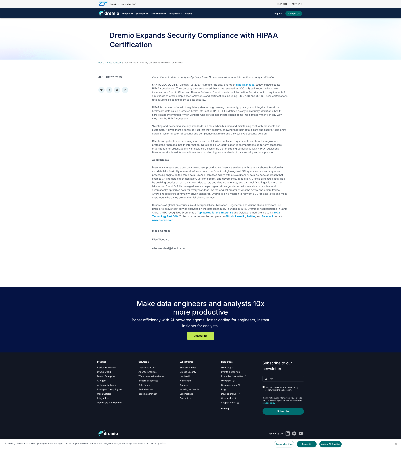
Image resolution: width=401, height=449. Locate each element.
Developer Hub (229, 393)
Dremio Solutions (147, 367)
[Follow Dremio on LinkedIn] (288, 434)
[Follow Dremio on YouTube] (301, 434)
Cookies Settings (284, 444)
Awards (183, 385)
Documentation (229, 385)
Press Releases (114, 62)
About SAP (296, 4)
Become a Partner (147, 393)
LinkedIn (240, 216)
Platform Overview (106, 367)
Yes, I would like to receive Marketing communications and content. (281, 388)
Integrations (103, 398)
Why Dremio (157, 13)
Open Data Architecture (109, 402)
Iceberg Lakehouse (148, 380)
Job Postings (186, 393)
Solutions (141, 13)
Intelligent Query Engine (109, 389)
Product (126, 13)
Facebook (268, 216)
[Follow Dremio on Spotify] (294, 434)
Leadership (185, 376)
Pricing (189, 13)
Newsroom (185, 380)
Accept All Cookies (330, 444)
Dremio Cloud (104, 371)
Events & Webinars (230, 371)
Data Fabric (144, 385)
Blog (223, 389)
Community (227, 398)
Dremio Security (188, 371)
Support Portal (228, 402)
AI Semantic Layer (106, 385)
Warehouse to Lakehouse (151, 376)
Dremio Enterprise (106, 376)
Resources (174, 13)
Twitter (251, 216)
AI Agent (101, 380)
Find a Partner (145, 389)
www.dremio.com (162, 220)
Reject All (306, 444)
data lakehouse (245, 84)
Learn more (282, 4)
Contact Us (200, 335)
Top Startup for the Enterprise (215, 212)
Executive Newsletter (232, 376)
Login (277, 13)
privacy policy (269, 403)
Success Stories (188, 367)
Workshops (227, 367)
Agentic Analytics (147, 371)
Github (229, 216)
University (226, 380)
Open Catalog (104, 393)
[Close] (396, 443)
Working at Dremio (189, 389)
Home (101, 62)
